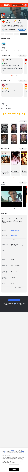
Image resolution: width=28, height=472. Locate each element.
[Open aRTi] (25, 5)
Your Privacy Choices (21, 303)
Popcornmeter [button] (20, 22)
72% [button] (7, 21)
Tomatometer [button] (8, 22)
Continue (14, 469)
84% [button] (19, 21)
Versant (12, 450)
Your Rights (21, 453)
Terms (5, 451)
